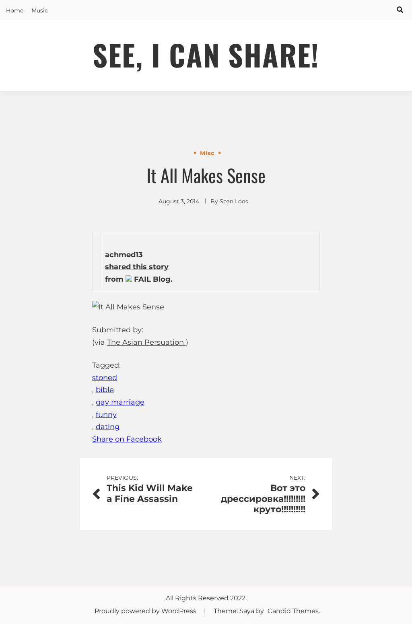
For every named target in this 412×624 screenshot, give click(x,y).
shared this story (137, 266)
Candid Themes (293, 611)
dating (107, 426)
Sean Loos (234, 201)
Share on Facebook (127, 439)
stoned (104, 377)
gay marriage (120, 402)
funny (106, 414)
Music (39, 10)
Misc (207, 153)
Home (14, 10)
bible (105, 389)
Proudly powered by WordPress (146, 611)
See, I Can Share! (206, 54)
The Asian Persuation (146, 342)
